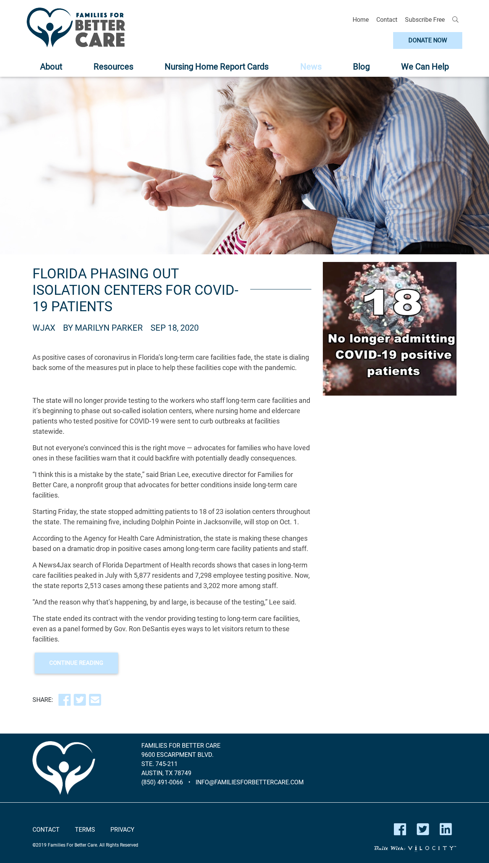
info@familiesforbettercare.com (250, 782)
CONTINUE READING (76, 662)
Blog (361, 66)
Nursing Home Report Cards (217, 66)
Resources (113, 66)
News (311, 66)
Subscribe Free (425, 19)
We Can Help (425, 66)
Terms (85, 829)
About (51, 66)
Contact (386, 19)
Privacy (122, 829)
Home (361, 19)
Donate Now (427, 40)
